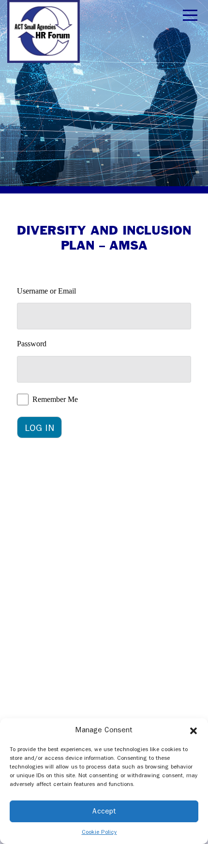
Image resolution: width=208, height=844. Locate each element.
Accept (104, 811)
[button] (193, 730)
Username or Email (46, 291)
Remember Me (55, 399)
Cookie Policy (99, 832)
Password (31, 344)
